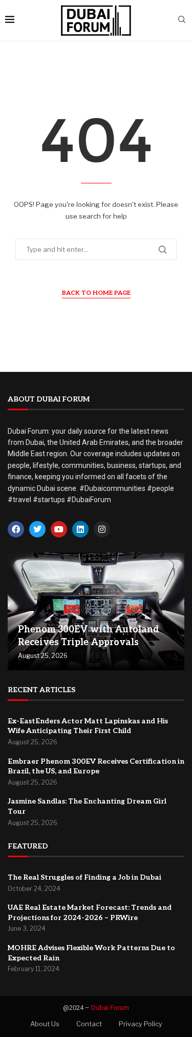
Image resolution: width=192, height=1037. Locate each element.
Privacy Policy (140, 1024)
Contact (89, 1024)
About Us (44, 1024)
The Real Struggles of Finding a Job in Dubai (84, 877)
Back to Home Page (96, 293)
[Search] (182, 20)
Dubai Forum (110, 1007)
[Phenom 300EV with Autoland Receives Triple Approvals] (96, 611)
